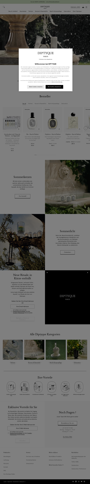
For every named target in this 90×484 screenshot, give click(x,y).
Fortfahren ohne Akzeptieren (45, 59)
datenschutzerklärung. (56, 82)
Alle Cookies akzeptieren (54, 86)
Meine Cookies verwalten (35, 86)
